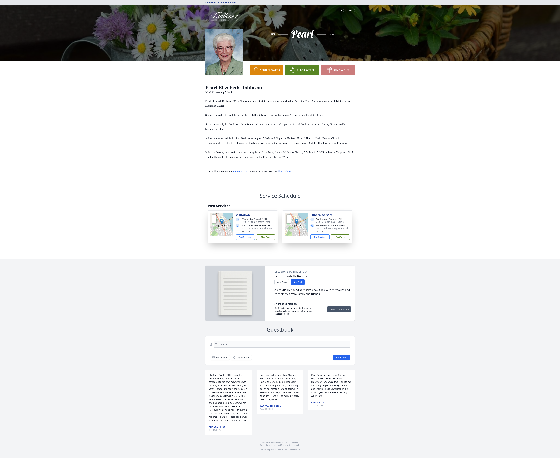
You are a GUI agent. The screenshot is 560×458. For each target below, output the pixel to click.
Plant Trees (265, 237)
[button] (222, 222)
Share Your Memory (339, 309)
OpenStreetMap (283, 450)
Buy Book (297, 282)
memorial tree (240, 171)
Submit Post (341, 357)
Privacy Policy (271, 445)
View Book (282, 282)
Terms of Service (288, 445)
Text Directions (245, 237)
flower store (284, 171)
